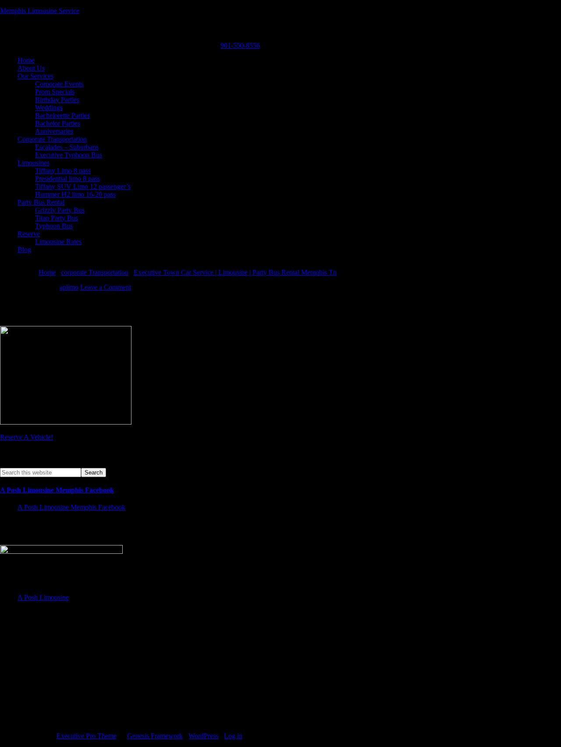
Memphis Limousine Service (39, 10)
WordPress (203, 736)
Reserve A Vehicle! (26, 437)
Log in (233, 736)
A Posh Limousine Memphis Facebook (57, 490)
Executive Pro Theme (87, 736)
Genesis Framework (155, 736)
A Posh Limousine (43, 597)
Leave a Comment (105, 287)
